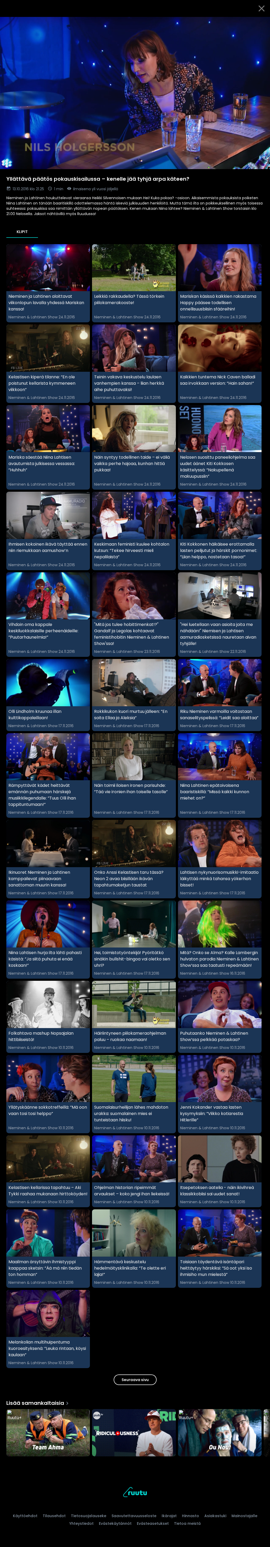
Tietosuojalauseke (88, 1515)
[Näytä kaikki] (135, 1431)
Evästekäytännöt (115, 1523)
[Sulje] (261, 8)
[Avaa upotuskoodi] (260, 23)
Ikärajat (169, 1515)
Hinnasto (190, 1515)
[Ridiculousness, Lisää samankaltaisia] (134, 1433)
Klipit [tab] (22, 231)
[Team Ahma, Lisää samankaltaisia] (48, 1433)
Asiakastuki (215, 1515)
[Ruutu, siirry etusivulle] (135, 1493)
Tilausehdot (54, 1515)
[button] (135, 93)
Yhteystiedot (81, 1523)
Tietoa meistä (187, 1523)
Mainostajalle (244, 1515)
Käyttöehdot (25, 1515)
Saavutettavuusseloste (134, 1515)
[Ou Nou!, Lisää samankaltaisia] (220, 1433)
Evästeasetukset (153, 1523)
